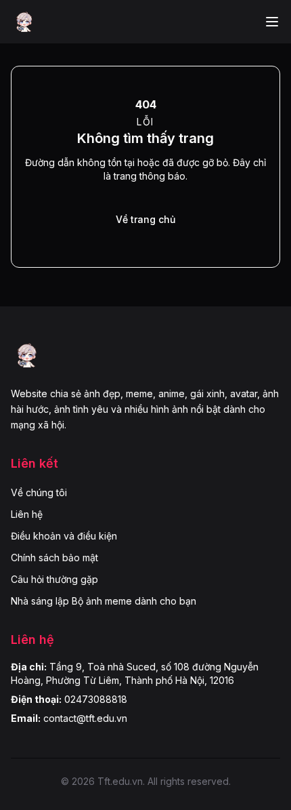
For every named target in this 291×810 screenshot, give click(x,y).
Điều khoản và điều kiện (64, 536)
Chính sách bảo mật (54, 557)
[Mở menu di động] (272, 22)
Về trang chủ (145, 219)
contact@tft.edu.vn (85, 718)
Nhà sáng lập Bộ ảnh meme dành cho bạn (103, 601)
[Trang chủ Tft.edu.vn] (24, 21)
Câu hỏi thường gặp (54, 579)
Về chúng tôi (39, 492)
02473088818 (95, 699)
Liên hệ (27, 514)
